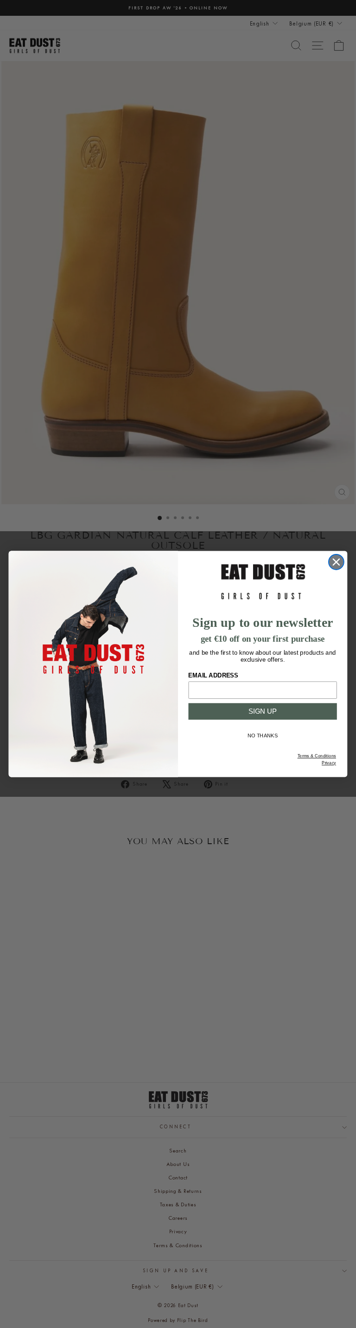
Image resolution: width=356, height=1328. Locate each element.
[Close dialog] (336, 562)
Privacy (329, 763)
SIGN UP (262, 711)
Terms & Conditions (317, 756)
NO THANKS (263, 736)
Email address (213, 675)
